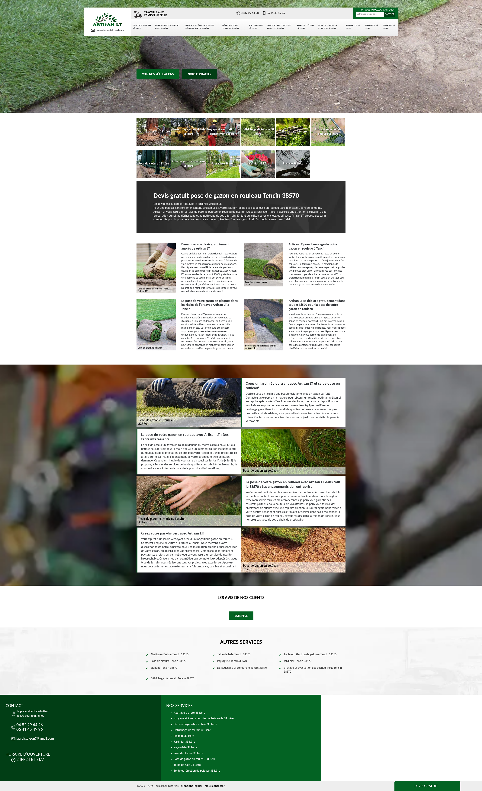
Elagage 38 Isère (389, 27)
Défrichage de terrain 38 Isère (230, 27)
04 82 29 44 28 (250, 13)
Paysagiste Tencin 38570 (232, 661)
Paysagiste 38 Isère (353, 27)
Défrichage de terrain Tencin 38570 (172, 678)
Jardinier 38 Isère (371, 27)
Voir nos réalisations (158, 74)
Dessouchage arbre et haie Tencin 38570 (242, 667)
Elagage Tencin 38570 (164, 667)
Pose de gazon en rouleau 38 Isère (327, 27)
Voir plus (241, 615)
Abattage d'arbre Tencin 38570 (169, 654)
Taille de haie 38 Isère (256, 27)
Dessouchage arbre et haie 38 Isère (167, 27)
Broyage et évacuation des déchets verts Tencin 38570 (313, 669)
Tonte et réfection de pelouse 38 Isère (279, 27)
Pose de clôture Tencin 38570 (168, 661)
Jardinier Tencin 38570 (297, 661)
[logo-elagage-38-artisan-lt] (107, 19)
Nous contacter (199, 74)
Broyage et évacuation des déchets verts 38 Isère (199, 27)
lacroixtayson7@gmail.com (110, 30)
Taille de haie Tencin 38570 (233, 654)
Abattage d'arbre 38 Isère (142, 27)
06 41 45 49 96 (276, 13)
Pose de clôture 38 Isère (305, 27)
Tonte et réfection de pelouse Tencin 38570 (310, 654)
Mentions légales (191, 786)
